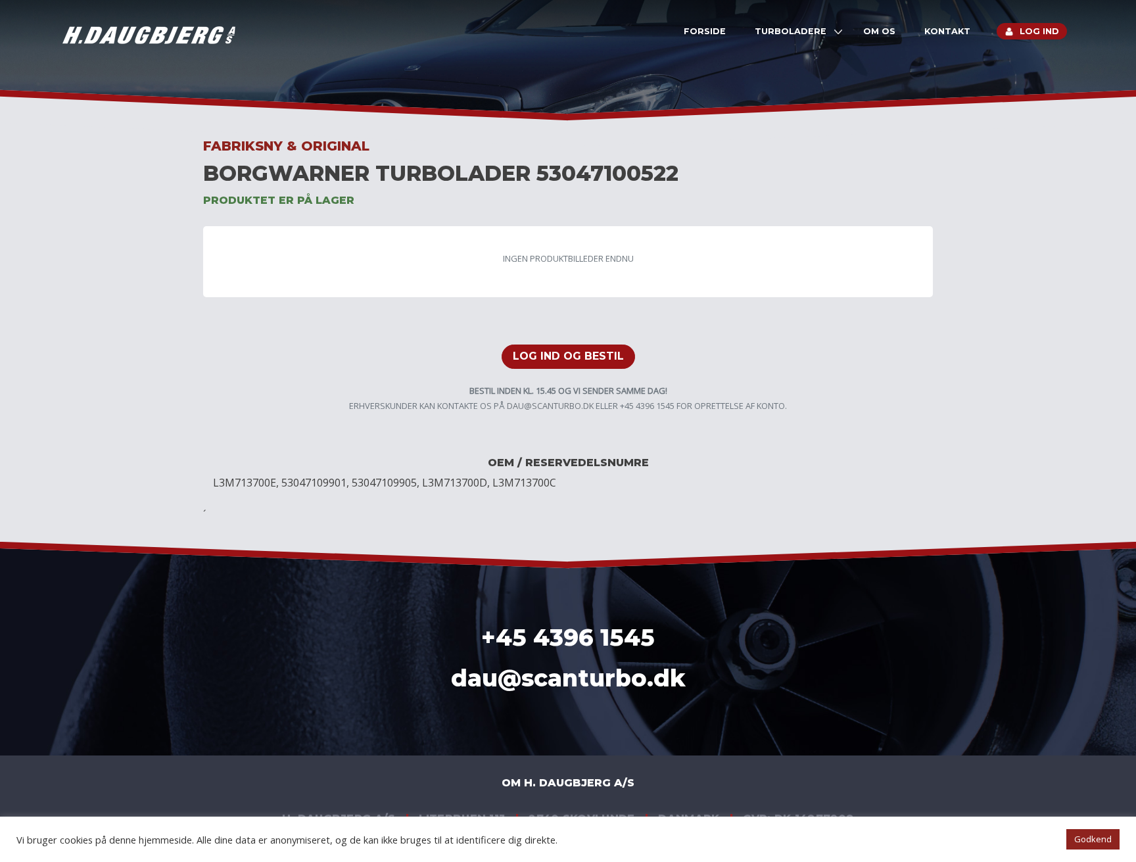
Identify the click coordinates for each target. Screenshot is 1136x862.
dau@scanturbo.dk (550, 406)
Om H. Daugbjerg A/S (568, 783)
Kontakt (947, 31)
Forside (705, 31)
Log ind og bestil (568, 356)
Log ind (1039, 31)
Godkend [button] (1093, 839)
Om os (879, 31)
